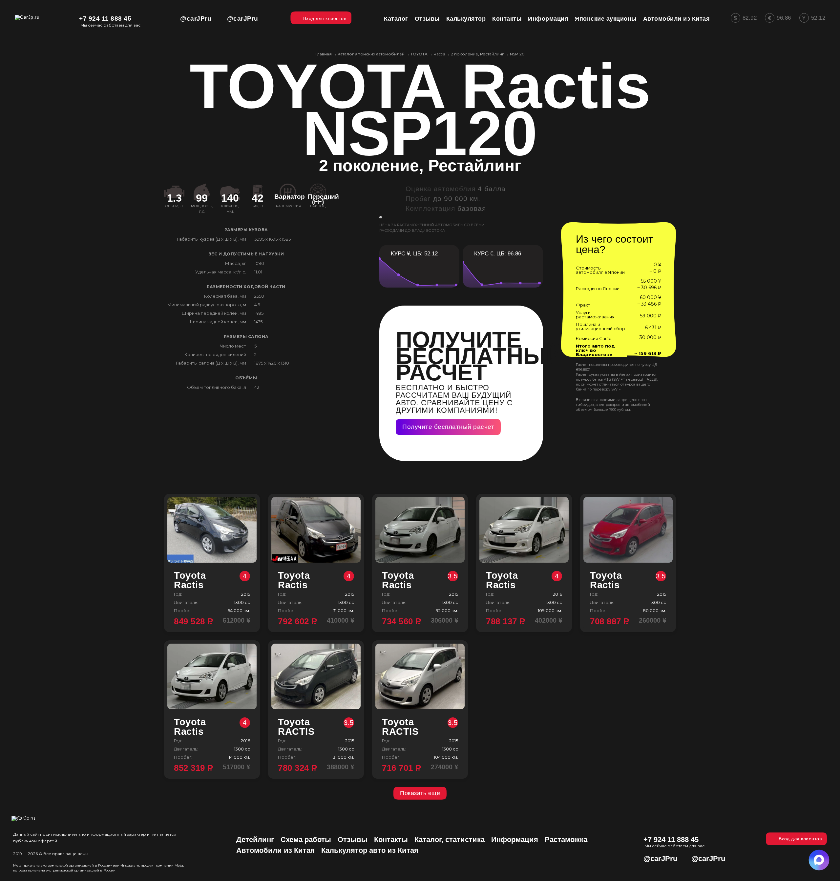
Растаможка (566, 839)
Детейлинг (255, 839)
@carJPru (195, 18)
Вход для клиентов (800, 838)
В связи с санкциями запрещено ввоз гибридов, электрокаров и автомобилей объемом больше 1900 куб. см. (613, 404)
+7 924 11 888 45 (105, 18)
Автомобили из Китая (275, 850)
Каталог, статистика (449, 839)
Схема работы (306, 839)
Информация (514, 839)
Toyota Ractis (210, 580)
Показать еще (420, 793)
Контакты (391, 839)
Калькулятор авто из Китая (369, 850)
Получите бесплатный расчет (448, 426)
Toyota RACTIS (316, 726)
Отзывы (353, 839)
